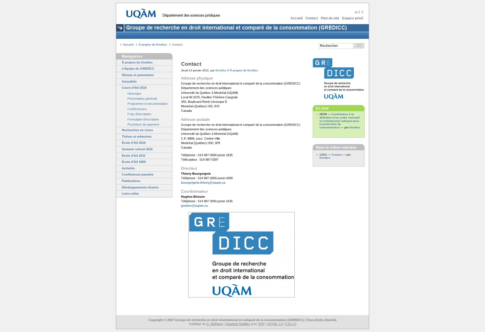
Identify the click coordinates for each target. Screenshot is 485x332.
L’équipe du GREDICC (138, 68)
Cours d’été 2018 (134, 87)
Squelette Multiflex (238, 324)
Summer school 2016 (137, 149)
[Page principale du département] (191, 15)
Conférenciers (137, 109)
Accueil (296, 18)
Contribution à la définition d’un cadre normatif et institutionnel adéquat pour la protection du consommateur (339, 121)
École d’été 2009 (134, 161)
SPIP (261, 324)
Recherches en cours (137, 130)
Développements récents (140, 187)
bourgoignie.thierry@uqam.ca (203, 182)
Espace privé (352, 18)
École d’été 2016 (134, 142)
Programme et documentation (147, 103)
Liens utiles (130, 193)
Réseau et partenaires (138, 75)
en (356, 11)
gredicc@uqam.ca (194, 205)
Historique (134, 93)
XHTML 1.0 (275, 324)
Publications (131, 181)
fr (362, 11)
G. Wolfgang (214, 324)
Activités (128, 168)
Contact (311, 18)
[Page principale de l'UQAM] (141, 13)
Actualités (129, 81)
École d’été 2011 (133, 155)
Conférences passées (138, 174)
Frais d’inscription (139, 114)
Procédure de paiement (143, 124)
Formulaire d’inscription (143, 119)
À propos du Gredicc (153, 44)
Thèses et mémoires (137, 136)
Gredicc (221, 70)
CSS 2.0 (290, 324)
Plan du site (330, 18)
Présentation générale (142, 98)
